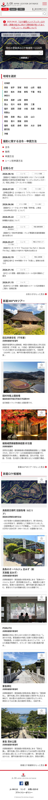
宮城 (19, 87)
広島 (26, 117)
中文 (21, 9)
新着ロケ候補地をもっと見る (32, 765)
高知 (26, 121)
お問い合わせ (33, 789)
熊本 (26, 125)
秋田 (26, 87)
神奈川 (7, 95)
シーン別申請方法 (14, 160)
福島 (39, 87)
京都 (19, 108)
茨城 (19, 92)
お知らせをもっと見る (35, 294)
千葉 (32, 92)
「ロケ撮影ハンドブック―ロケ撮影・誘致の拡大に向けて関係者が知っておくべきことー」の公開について (24, 24)
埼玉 (39, 92)
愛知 (26, 104)
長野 (13, 100)
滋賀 (13, 108)
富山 (6, 104)
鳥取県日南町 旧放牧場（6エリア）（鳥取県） (20, 35)
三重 (32, 104)
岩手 (13, 87)
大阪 (26, 108)
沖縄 (6, 133)
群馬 (26, 92)
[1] (44, 14)
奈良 (39, 108)
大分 (32, 125)
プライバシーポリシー (24, 792)
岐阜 (19, 104)
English (13, 9)
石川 (13, 104)
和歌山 (7, 112)
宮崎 (39, 125)
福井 (6, 108)
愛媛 (19, 121)
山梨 (19, 100)
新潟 (6, 100)
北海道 (7, 83)
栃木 (13, 92)
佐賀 (13, 125)
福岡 (6, 125)
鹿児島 (7, 129)
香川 (13, 121)
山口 (32, 117)
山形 (32, 87)
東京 (6, 92)
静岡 (26, 100)
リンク (22, 789)
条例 (7, 151)
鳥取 (6, 117)
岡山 (19, 117)
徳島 (6, 121)
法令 (7, 147)
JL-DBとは (14, 789)
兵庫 (32, 108)
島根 (13, 117)
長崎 (19, 125)
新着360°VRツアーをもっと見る (31, 467)
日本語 (5, 9)
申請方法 (9, 156)
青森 (6, 87)
